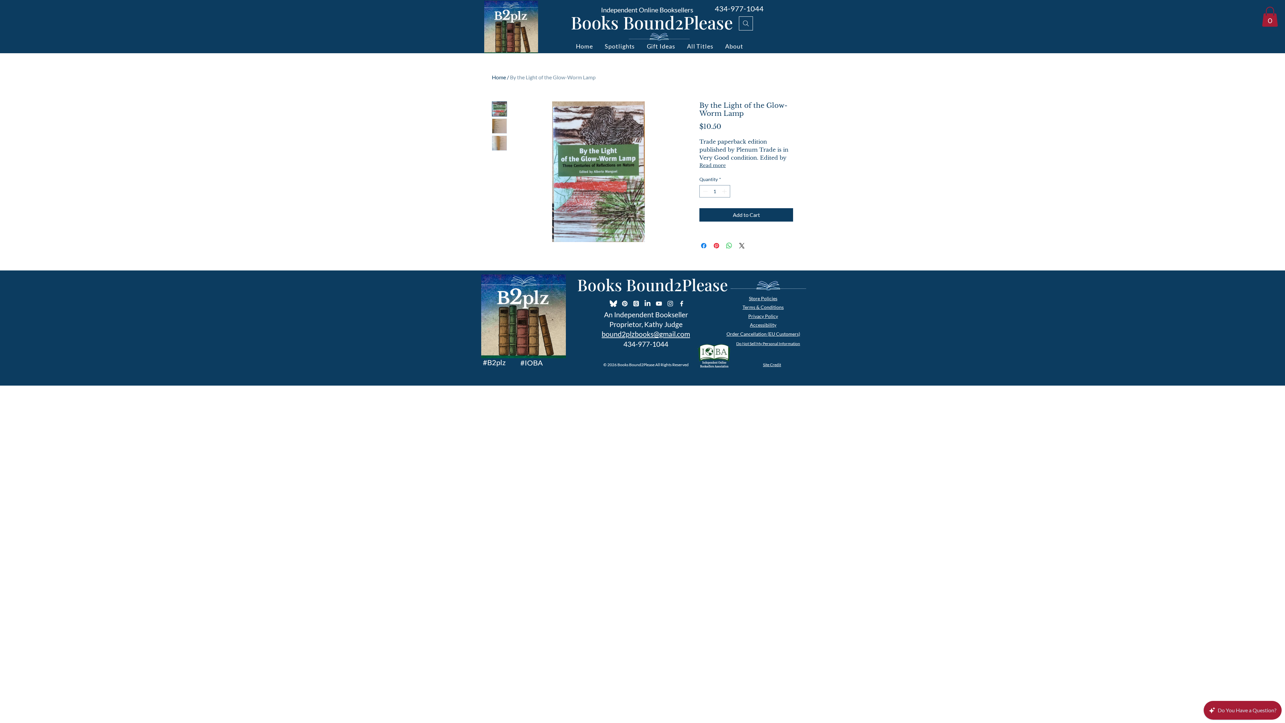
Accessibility (763, 325)
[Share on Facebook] (704, 246)
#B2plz (494, 362)
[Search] (746, 23)
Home (499, 77)
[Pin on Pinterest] (716, 246)
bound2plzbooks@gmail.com (646, 334)
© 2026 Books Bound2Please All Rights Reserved (646, 364)
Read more (712, 165)
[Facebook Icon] (681, 303)
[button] (1270, 17)
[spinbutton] (715, 191)
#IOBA (531, 362)
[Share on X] (742, 246)
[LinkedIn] (647, 303)
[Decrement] (704, 191)
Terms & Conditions (763, 307)
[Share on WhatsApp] (729, 246)
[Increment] (725, 191)
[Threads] (636, 303)
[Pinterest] (624, 303)
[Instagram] (670, 303)
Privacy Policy (763, 316)
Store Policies (763, 298)
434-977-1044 (739, 8)
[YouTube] (659, 303)
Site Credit (772, 364)
